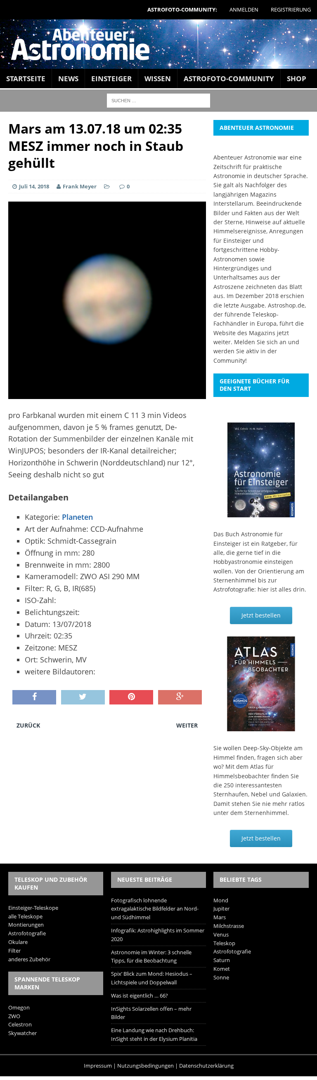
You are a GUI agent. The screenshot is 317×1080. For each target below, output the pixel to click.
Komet (221, 968)
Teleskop (224, 943)
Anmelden (243, 9)
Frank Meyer (80, 186)
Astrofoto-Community (229, 78)
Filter (14, 950)
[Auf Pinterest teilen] (131, 697)
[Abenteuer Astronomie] (158, 44)
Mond (220, 900)
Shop (296, 78)
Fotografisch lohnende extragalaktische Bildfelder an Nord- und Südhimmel (155, 909)
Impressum (98, 1065)
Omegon (19, 1007)
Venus (221, 934)
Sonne (221, 977)
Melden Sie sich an (260, 342)
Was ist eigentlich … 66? (139, 995)
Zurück (28, 725)
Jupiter (221, 908)
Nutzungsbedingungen (145, 1065)
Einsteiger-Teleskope (33, 907)
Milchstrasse (228, 926)
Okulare (18, 942)
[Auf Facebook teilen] (34, 697)
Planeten (77, 517)
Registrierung (291, 9)
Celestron (20, 1024)
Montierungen (26, 924)
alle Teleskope (25, 916)
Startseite (25, 78)
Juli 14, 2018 (34, 186)
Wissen (157, 78)
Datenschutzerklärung (206, 1065)
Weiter (187, 725)
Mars (219, 917)
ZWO (14, 1016)
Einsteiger (111, 78)
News (68, 78)
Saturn (221, 960)
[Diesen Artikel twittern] (83, 697)
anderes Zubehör (29, 959)
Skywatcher (22, 1033)
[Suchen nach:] (158, 100)
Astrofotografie (27, 933)
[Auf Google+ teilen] (180, 697)
